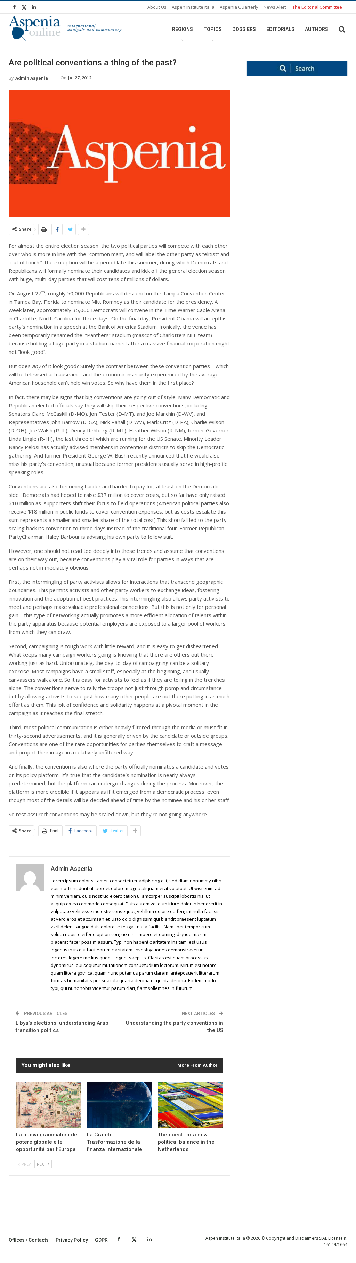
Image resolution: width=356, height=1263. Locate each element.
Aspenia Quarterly (239, 7)
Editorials (280, 29)
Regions (182, 29)
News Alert (275, 7)
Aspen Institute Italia (193, 7)
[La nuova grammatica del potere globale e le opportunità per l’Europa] (48, 1105)
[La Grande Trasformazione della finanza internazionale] (119, 1105)
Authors (316, 29)
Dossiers (244, 29)
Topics (212, 29)
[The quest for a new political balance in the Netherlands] (190, 1105)
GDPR (101, 1240)
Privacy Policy (72, 1240)
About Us (157, 7)
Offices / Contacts (29, 1240)
